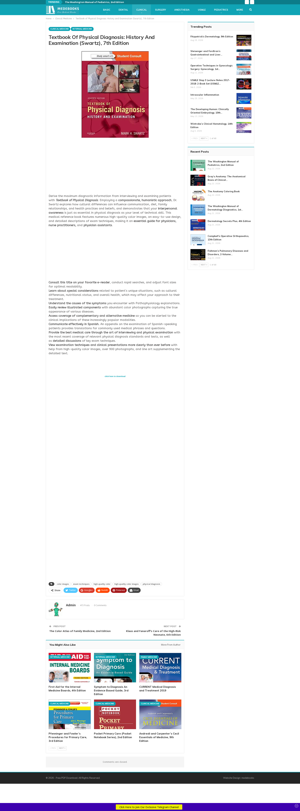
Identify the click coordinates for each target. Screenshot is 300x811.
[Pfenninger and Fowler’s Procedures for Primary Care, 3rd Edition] (70, 714)
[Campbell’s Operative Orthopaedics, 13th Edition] (197, 239)
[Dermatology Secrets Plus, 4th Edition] (197, 224)
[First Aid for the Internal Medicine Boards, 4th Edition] (70, 667)
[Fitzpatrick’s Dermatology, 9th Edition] (243, 40)
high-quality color (102, 584)
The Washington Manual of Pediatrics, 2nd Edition (94, 2)
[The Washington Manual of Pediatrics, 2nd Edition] (197, 165)
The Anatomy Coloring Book (224, 191)
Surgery (160, 9)
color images (63, 584)
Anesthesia (182, 9)
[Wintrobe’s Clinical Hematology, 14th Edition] (243, 127)
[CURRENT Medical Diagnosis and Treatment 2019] (160, 667)
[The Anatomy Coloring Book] (197, 195)
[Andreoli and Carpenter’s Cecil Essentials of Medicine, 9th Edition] (160, 714)
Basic (106, 9)
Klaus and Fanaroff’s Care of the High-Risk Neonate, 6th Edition (153, 632)
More (239, 9)
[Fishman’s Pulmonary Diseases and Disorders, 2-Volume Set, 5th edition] (197, 254)
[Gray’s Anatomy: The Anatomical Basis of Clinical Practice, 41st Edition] (197, 180)
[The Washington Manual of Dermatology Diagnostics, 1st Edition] (197, 210)
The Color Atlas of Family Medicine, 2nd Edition (80, 631)
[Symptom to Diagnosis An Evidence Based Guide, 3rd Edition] (115, 667)
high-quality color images (126, 584)
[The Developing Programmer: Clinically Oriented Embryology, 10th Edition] (243, 113)
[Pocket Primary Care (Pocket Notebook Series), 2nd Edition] (115, 714)
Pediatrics (221, 9)
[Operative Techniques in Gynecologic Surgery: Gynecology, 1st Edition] (243, 69)
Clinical (141, 9)
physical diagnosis (151, 584)
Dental (123, 9)
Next (61, 748)
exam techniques (81, 584)
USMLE (202, 9)
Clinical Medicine (59, 29)
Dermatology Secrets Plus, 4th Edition (229, 221)
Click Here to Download (115, 376)
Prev (53, 748)
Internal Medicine (82, 29)
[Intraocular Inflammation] (243, 98)
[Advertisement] (115, 166)
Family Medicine (149, 657)
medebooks (247, 777)
